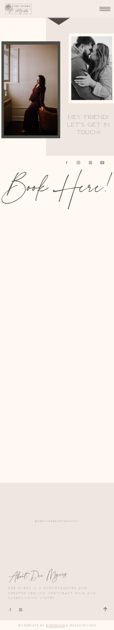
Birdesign (55, 625)
